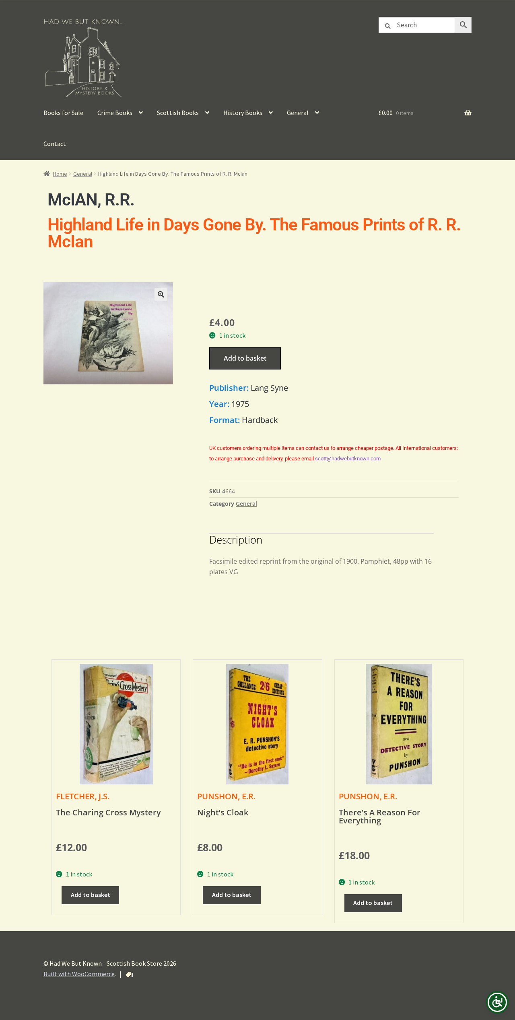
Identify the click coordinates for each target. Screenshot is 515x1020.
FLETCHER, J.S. (82, 796)
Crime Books (114, 113)
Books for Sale (63, 113)
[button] (160, 294)
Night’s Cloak (222, 812)
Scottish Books (178, 113)
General (298, 113)
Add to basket (245, 358)
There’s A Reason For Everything (379, 816)
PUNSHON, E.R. (226, 796)
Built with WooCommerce (79, 974)
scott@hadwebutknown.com (348, 459)
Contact (54, 144)
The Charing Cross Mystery (108, 812)
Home (60, 173)
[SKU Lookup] (129, 975)
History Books (242, 113)
